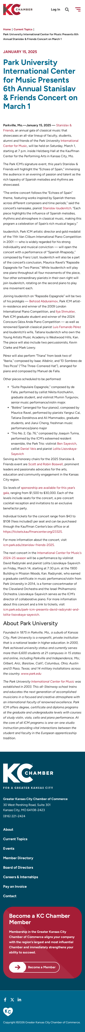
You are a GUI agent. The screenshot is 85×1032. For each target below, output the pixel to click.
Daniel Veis (28, 449)
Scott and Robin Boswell (45, 464)
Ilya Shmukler (65, 311)
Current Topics (23, 29)
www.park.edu (31, 673)
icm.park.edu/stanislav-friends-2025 (28, 545)
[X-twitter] (12, 1000)
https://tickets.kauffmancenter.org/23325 (32, 532)
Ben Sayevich (66, 443)
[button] (78, 9)
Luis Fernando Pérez (67, 327)
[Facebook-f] (5, 1000)
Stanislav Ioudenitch (57, 208)
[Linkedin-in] (19, 1000)
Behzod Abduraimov (43, 301)
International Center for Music (52, 681)
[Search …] (67, 10)
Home (7, 29)
